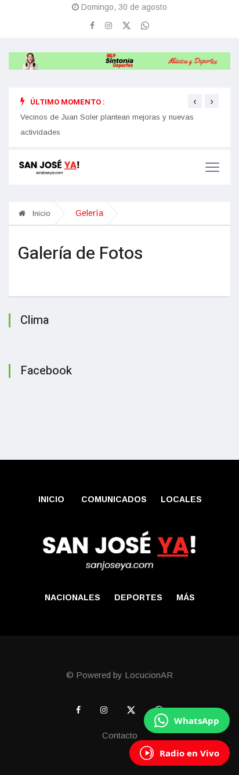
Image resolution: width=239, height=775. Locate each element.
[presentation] (195, 101)
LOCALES (181, 499)
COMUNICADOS (114, 499)
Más (185, 597)
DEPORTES (138, 597)
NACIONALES (72, 597)
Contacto (119, 735)
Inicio (40, 213)
